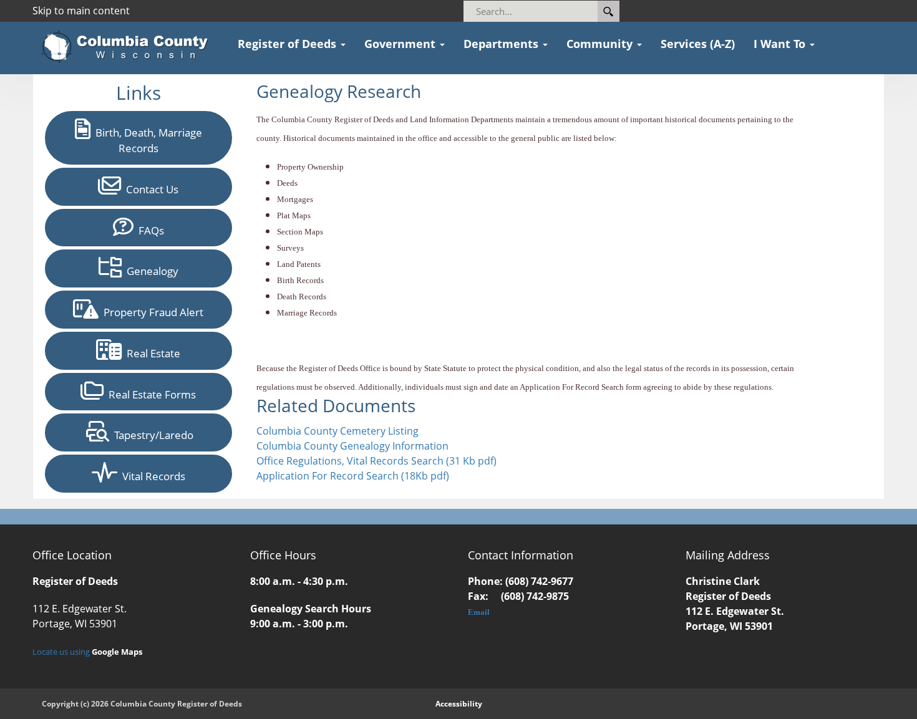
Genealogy (150, 271)
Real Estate (151, 353)
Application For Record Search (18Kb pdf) (352, 476)
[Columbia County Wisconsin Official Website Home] (129, 46)
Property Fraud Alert (151, 312)
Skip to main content (81, 10)
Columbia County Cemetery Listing (337, 431)
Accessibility (458, 703)
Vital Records (151, 476)
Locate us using (87, 651)
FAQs (148, 230)
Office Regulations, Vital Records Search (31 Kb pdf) (376, 461)
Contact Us (149, 189)
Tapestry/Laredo (151, 435)
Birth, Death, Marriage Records (146, 140)
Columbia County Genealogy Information (352, 446)
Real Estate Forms (150, 394)
